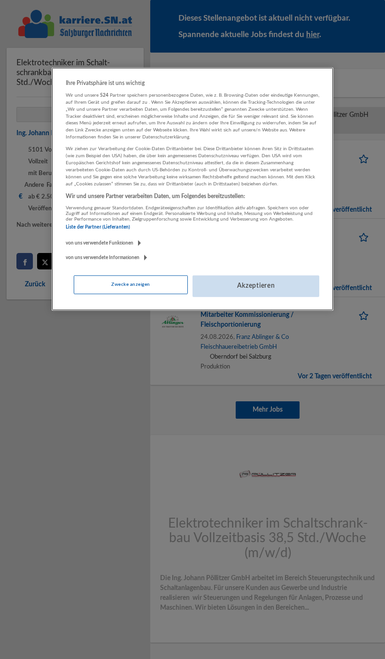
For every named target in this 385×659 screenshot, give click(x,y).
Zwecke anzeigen (130, 284)
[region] (192, 188)
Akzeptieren (256, 286)
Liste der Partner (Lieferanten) (98, 227)
